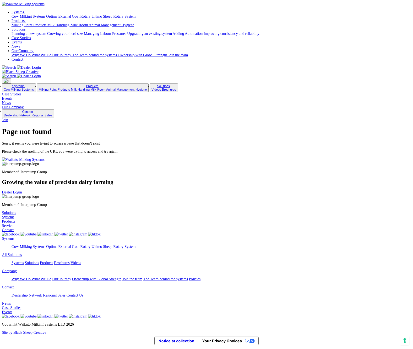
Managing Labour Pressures (105, 33)
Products (18, 21)
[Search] (9, 67)
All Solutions (12, 255)
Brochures (169, 89)
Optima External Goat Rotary (69, 16)
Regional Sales (42, 115)
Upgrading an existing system (150, 33)
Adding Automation (188, 33)
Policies (195, 279)
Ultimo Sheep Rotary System (114, 16)
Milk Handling (59, 25)
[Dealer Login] (29, 67)
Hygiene (127, 25)
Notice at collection (176, 341)
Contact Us (74, 295)
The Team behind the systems (95, 55)
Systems (18, 12)
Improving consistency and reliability (231, 33)
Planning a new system (29, 33)
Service (7, 226)
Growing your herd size (65, 33)
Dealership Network (18, 115)
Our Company (22, 51)
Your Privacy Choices (222, 341)
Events (16, 42)
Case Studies (21, 38)
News (15, 46)
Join (5, 120)
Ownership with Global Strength (143, 55)
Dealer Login (12, 192)
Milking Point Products (29, 25)
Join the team (178, 55)
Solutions (19, 29)
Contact (17, 59)
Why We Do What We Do (31, 55)
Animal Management (105, 25)
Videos (157, 89)
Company (9, 271)
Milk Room (80, 25)
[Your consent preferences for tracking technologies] (404, 340)
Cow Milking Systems (28, 16)
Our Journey (62, 55)
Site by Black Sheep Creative (24, 332)
